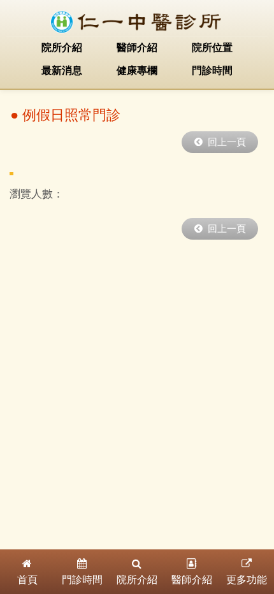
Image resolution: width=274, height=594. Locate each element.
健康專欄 (137, 70)
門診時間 (212, 70)
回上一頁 (224, 142)
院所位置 (212, 47)
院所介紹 (61, 47)
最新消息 (61, 70)
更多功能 (246, 579)
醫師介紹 (137, 47)
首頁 (27, 579)
